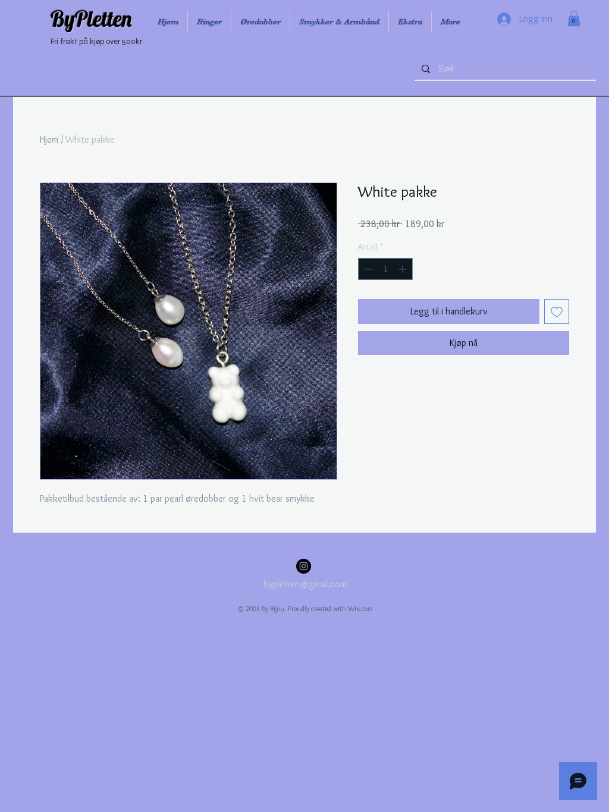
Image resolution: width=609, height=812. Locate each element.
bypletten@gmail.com (305, 584)
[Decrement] (367, 269)
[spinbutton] (385, 269)
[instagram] (303, 566)
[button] (573, 18)
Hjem (49, 139)
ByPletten (91, 18)
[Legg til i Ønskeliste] (556, 311)
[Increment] (403, 269)
